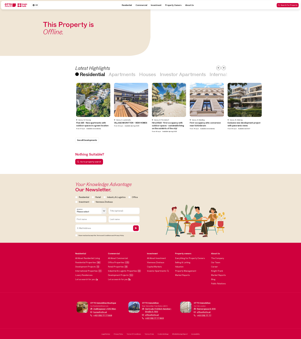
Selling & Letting (182, 262)
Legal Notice (105, 334)
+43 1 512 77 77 (204, 315)
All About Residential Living (87, 258)
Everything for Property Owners (190, 258)
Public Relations (218, 283)
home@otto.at (100, 312)
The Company (217, 258)
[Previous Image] (218, 68)
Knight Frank (217, 271)
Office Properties (116, 262)
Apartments (122, 74)
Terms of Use (149, 334)
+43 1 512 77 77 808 (102, 315)
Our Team (215, 262)
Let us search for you (85, 279)
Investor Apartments (183, 74)
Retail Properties (116, 266)
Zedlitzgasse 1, (104, 308)
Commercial (141, 5)
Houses (147, 74)
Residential (127, 5)
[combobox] (91, 211)
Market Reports (182, 275)
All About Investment (156, 258)
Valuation (179, 266)
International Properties (86, 271)
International (224, 74)
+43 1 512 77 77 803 (154, 318)
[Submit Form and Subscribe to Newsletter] (136, 228)
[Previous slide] (6, 107)
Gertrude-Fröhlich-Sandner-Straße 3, (158, 310)
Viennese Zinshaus (155, 262)
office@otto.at (152, 315)
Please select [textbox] (83, 211)
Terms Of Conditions (134, 334)
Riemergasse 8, (206, 308)
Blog (213, 279)
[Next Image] (224, 68)
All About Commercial (118, 258)
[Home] (16, 5)
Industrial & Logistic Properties (122, 271)
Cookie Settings (163, 334)
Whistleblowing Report (180, 334)
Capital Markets (154, 266)
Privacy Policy (118, 334)
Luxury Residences (84, 275)
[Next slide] (295, 107)
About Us (189, 5)
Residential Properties (85, 262)
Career (214, 266)
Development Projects (85, 266)
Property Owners (173, 5)
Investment (156, 5)
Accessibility (195, 334)
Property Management (185, 271)
